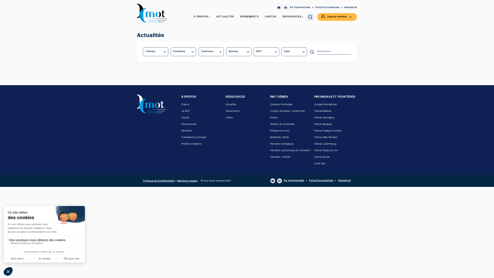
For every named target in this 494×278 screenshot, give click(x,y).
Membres (186, 131)
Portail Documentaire (327, 7)
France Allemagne (324, 118)
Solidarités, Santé (279, 137)
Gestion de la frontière (282, 124)
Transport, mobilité (280, 157)
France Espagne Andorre (328, 131)
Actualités (231, 104)
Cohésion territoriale (281, 104)
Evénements (232, 111)
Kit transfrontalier (300, 7)
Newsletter (350, 7)
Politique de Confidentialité (159, 181)
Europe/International (325, 104)
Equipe (185, 118)
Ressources (235, 97)
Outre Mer (319, 164)
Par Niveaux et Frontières (334, 97)
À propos (188, 97)
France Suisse (322, 157)
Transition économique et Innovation (290, 150)
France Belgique (323, 124)
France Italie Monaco (325, 137)
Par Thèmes (279, 97)
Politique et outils (279, 131)
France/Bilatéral (322, 111)
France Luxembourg (325, 144)
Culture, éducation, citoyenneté (287, 111)
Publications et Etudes (193, 137)
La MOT (185, 111)
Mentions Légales (187, 181)
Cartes (229, 118)
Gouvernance (188, 124)
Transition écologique (282, 144)
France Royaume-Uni (326, 150)
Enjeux (185, 104)
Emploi (273, 118)
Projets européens (191, 144)
